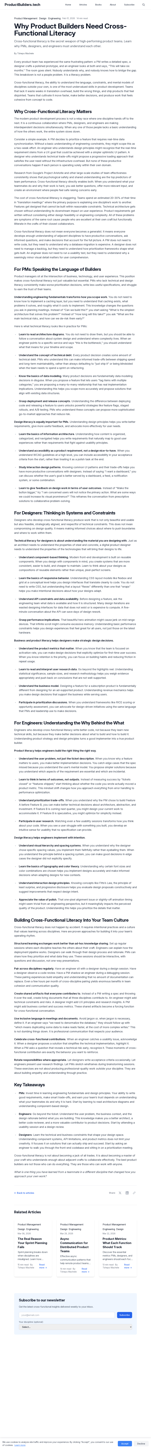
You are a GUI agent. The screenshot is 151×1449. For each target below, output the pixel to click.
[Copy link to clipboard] (134, 1193)
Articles (83, 4)
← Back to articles (24, 1192)
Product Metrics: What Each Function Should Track (117, 1243)
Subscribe (129, 4)
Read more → (43, 1266)
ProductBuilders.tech (22, 4)
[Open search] (143, 4)
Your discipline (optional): (31, 1322)
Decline (141, 1443)
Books (98, 4)
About (113, 4)
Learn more (20, 1445)
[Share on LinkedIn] (127, 1193)
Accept (124, 1443)
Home (68, 4)
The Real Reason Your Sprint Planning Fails (32, 1243)
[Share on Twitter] (120, 1193)
